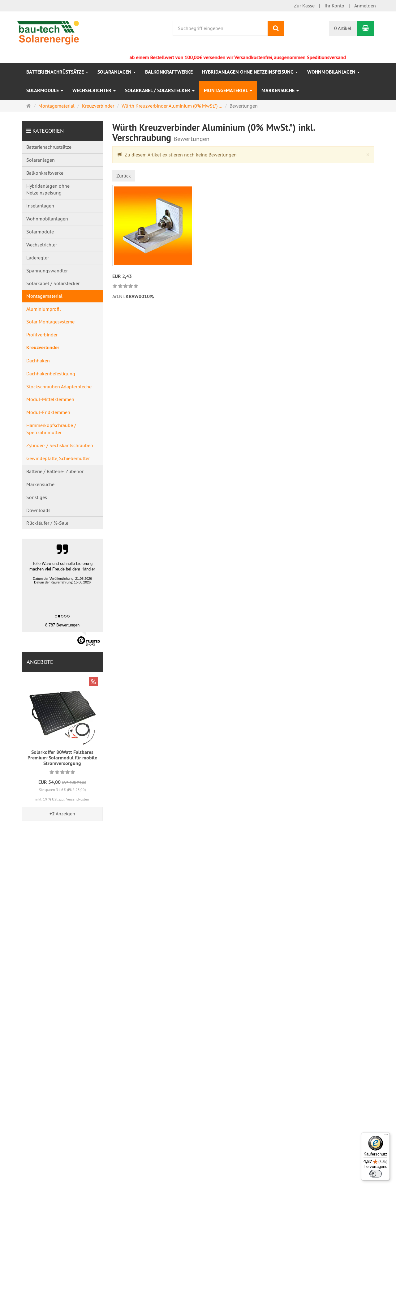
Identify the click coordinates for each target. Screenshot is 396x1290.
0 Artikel (342, 28)
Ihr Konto (334, 5)
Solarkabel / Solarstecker (158, 90)
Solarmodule (43, 90)
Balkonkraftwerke (169, 72)
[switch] (375, 1173)
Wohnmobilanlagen (332, 72)
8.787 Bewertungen (62, 625)
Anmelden (365, 5)
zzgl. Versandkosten (73, 799)
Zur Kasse (304, 5)
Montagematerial (226, 90)
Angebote (40, 661)
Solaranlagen (115, 72)
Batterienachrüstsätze (55, 72)
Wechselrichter (92, 90)
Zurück (123, 176)
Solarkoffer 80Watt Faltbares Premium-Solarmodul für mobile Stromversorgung (62, 757)
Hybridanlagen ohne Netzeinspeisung (248, 72)
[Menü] (386, 1136)
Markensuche (278, 90)
